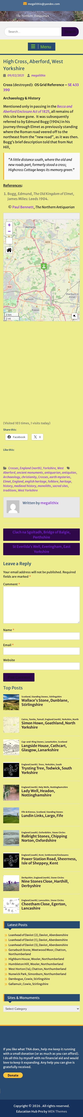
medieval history (25, 486)
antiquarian (52, 472)
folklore (53, 481)
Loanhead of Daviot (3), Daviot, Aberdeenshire (38, 945)
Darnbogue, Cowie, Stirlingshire (29, 979)
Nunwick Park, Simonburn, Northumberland (37, 974)
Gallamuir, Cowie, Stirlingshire (28, 984)
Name (8, 630)
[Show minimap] (75, 316)
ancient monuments (30, 472)
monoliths (44, 486)
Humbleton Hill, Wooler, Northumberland (36, 964)
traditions (9, 490)
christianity (29, 477)
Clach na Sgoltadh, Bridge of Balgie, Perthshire (41, 534)
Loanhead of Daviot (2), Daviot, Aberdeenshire (38, 935)
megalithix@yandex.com (44, 4)
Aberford (9, 472)
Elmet (7, 481)
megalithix (38, 75)
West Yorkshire (28, 490)
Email (8, 645)
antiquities (69, 472)
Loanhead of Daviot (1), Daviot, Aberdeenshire (38, 940)
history (8, 486)
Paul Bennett (23, 207)
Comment (11, 584)
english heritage (35, 481)
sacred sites (60, 486)
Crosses (13, 468)
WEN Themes (57, 1111)
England (17, 481)
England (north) (31, 468)
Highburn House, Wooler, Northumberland (36, 959)
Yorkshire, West (53, 468)
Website (9, 660)
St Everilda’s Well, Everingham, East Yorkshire (41, 549)
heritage (65, 481)
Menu (45, 47)
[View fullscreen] (9, 241)
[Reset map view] (9, 250)
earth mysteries (60, 477)
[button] (43, 267)
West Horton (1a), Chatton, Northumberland (37, 969)
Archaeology (11, 477)
